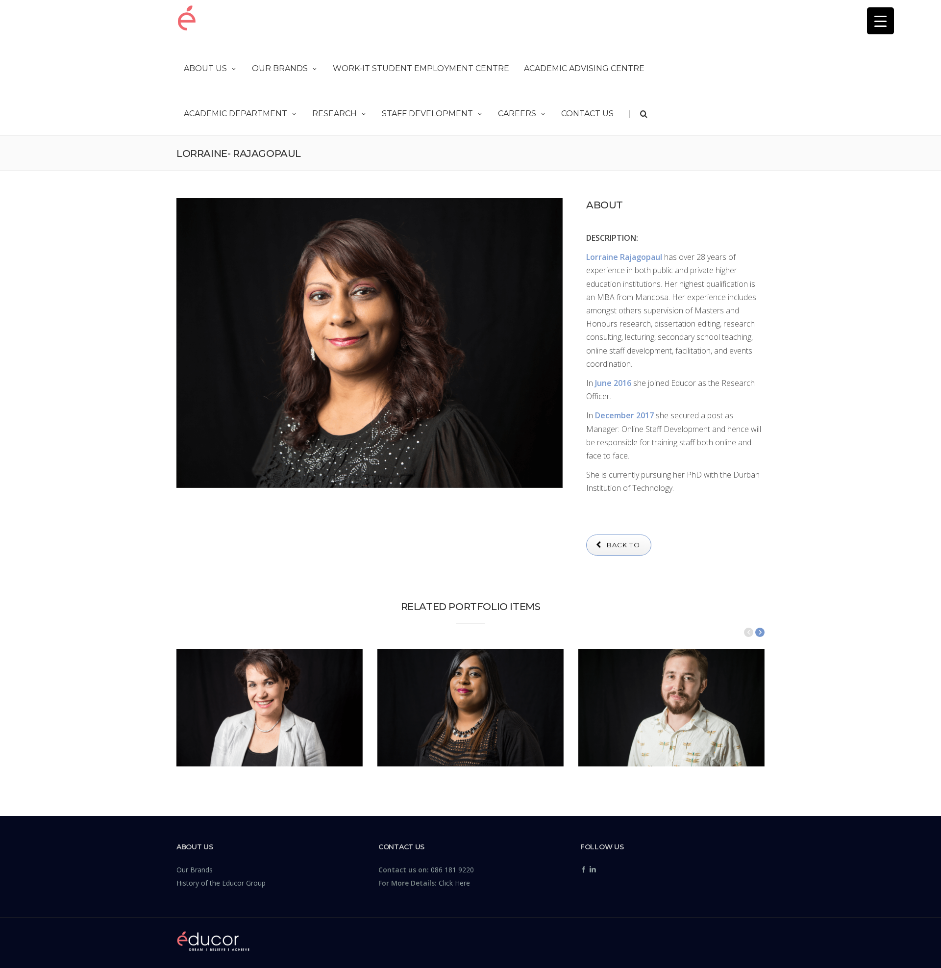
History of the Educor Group (221, 883)
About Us (205, 68)
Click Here (454, 883)
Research (334, 113)
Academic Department (235, 113)
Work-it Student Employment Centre (421, 68)
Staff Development (427, 113)
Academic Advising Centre (584, 68)
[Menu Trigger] (880, 20)
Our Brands (280, 68)
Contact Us (587, 113)
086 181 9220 (452, 869)
